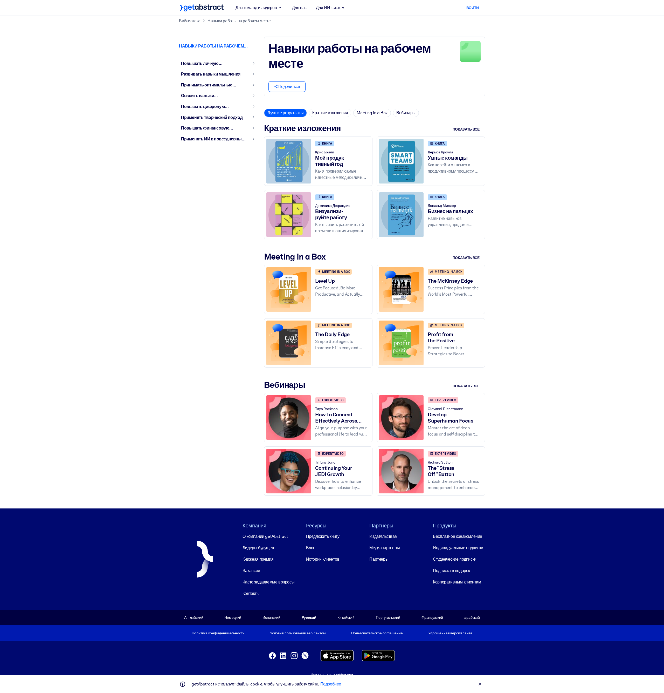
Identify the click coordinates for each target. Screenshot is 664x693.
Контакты (251, 593)
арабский (472, 617)
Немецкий (232, 617)
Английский (193, 617)
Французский (432, 617)
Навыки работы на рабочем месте (239, 20)
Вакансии (251, 570)
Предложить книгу (323, 536)
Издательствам (383, 536)
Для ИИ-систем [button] (330, 7)
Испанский (271, 617)
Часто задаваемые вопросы (268, 582)
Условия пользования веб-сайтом (298, 633)
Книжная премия (258, 559)
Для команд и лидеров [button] (256, 7)
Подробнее (330, 684)
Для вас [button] (299, 7)
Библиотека (189, 20)
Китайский (346, 617)
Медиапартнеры (384, 547)
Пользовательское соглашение (377, 633)
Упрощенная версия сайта (450, 633)
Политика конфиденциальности (218, 633)
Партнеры (378, 559)
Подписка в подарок (451, 570)
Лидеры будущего (259, 547)
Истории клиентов (323, 559)
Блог (310, 547)
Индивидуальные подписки (458, 547)
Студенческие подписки (454, 559)
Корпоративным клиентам (457, 582)
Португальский (388, 617)
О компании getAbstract (265, 536)
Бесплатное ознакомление (457, 536)
